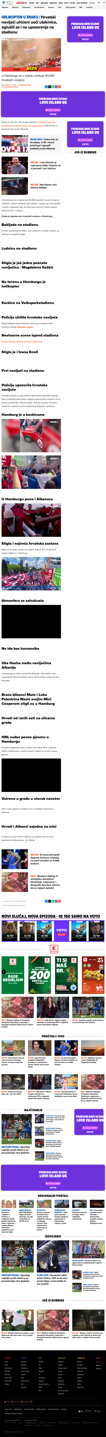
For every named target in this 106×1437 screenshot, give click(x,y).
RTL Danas (7, 1371)
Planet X (79, 1378)
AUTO (66, 3)
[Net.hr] (97, 1411)
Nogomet (5, 7)
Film (40, 1365)
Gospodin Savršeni (44, 1384)
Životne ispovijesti (63, 1390)
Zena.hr (13, 1423)
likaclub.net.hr (47, 1425)
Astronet (79, 1362)
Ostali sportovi (70, 7)
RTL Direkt (7, 1374)
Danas (7, 1358)
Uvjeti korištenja (29, 1409)
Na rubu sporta (39, 7)
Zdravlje (60, 1387)
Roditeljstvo (61, 1384)
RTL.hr (7, 1423)
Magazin (44, 3)
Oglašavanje (18, 1409)
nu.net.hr (38, 1425)
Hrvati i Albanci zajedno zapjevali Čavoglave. (22, 341)
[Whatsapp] (52, 86)
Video (98, 1362)
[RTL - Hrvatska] (88, 1411)
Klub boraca (26, 7)
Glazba (40, 1368)
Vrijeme (7, 1384)
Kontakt (63, 1409)
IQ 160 (72, 3)
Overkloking (80, 1374)
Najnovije (98, 1365)
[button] (4, 923)
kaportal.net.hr (51, 1423)
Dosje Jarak (8, 1381)
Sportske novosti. (25, 326)
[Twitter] (49, 86)
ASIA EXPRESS (82, 3)
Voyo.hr (20, 1423)
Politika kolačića (41, 1409)
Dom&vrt (60, 1365)
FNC (80, 7)
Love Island (42, 1378)
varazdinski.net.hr (63, 1423)
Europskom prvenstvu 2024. (31, 125)
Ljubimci (60, 1374)
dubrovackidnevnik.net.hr (90, 1423)
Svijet (6, 1365)
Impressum (8, 1409)
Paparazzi (41, 1371)
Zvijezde (41, 1362)
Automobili (61, 1394)
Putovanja (61, 1381)
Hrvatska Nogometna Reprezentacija (13, 905)
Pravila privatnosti (53, 1409)
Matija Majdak (25, 85)
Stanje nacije (8, 1378)
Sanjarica (98, 1369)
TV (39, 1374)
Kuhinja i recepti (62, 1368)
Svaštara (79, 1381)
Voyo (40, 1390)
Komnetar (80, 1371)
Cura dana (80, 1365)
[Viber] (56, 86)
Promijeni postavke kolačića (13, 1413)
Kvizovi (79, 1384)
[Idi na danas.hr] (22, 2)
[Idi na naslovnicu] (8, 4)
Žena (61, 3)
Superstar (41, 1381)
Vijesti (6, 1362)
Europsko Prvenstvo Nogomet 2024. (14, 901)
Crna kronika (8, 1368)
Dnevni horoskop (82, 1368)
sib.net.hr (42, 1423)
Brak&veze (61, 1362)
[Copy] (59, 86)
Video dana (80, 1387)
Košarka (51, 7)
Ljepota (60, 1371)
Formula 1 (89, 7)
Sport (31, 3)
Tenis (59, 7)
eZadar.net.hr (29, 1425)
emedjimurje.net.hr (31, 1423)
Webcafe (53, 3)
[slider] (31, 448)
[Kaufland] (53, 949)
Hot (37, 3)
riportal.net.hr (75, 1423)
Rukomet (15, 7)
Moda (59, 1378)
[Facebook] (46, 86)
